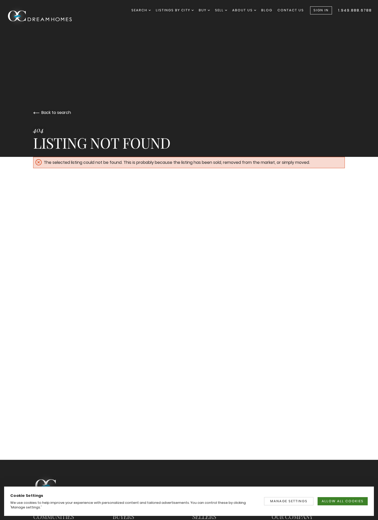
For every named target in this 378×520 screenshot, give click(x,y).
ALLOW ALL (343, 501)
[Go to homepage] (44, 16)
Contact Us (290, 10)
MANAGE (289, 501)
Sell (220, 10)
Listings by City (174, 10)
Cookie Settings (26, 495)
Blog (266, 10)
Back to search (56, 112)
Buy (203, 10)
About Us (243, 10)
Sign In (321, 10)
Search (140, 10)
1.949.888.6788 (355, 10)
